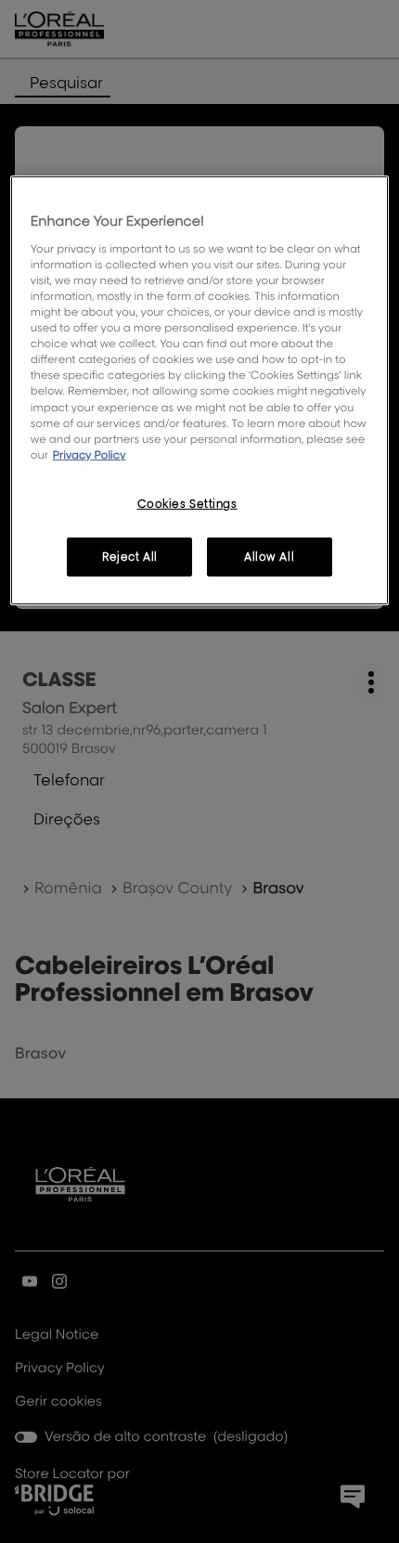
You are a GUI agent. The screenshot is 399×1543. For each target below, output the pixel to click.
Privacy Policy (89, 454)
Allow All (269, 557)
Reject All (130, 557)
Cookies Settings (187, 504)
